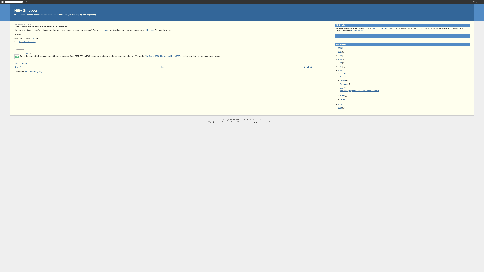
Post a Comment (20, 63)
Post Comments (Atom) (33, 72)
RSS (337, 39)
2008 (340, 108)
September (344, 84)
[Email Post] (37, 38)
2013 (340, 59)
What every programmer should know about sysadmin (42, 26)
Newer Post (18, 67)
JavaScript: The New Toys (381, 28)
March (342, 96)
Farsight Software (357, 30)
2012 (340, 63)
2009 (340, 104)
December (344, 73)
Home (163, 67)
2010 (340, 70)
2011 (340, 67)
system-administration (29, 42)
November (344, 77)
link (20, 42)
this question (105, 30)
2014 (340, 56)
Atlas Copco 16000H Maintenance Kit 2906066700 (163, 56)
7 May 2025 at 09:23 (26, 59)
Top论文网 (24, 53)
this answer (150, 30)
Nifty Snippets (26, 10)
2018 (340, 48)
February (343, 99)
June (342, 88)
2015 (340, 52)
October (343, 80)
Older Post (308, 67)
